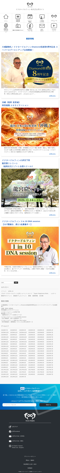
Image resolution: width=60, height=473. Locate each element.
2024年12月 (5, 337)
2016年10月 (23, 374)
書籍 (29, 295)
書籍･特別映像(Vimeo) (18, 30)
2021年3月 (31, 353)
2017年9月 (31, 369)
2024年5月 (13, 339)
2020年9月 (31, 355)
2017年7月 (50, 369)
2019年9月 (31, 360)
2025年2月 (41, 334)
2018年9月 (31, 365)
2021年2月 (41, 353)
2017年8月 (41, 369)
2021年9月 (31, 351)
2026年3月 (31, 330)
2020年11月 (14, 355)
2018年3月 (31, 367)
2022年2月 (41, 348)
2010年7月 (22, 376)
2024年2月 (41, 339)
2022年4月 (22, 348)
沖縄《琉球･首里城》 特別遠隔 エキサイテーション (10, 309)
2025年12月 (5, 332)
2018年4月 (22, 367)
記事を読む (52, 96)
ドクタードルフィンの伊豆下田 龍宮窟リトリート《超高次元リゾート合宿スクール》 (18, 163)
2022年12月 (5, 346)
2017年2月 (41, 372)
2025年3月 (31, 334)
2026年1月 (50, 330)
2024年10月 (23, 337)
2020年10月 (23, 355)
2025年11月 (14, 332)
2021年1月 (50, 353)
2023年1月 (50, 344)
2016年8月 (41, 374)
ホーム (6, 21)
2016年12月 (5, 374)
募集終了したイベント (20, 295)
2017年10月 (23, 369)
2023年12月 (5, 341)
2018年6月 (4, 367)
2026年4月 (22, 330)
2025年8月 (41, 332)
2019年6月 (4, 362)
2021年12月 (5, 351)
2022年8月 (41, 346)
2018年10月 (23, 365)
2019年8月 (41, 360)
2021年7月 (50, 351)
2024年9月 (31, 337)
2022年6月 (4, 348)
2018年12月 (5, 365)
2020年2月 (41, 358)
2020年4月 (22, 358)
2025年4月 (22, 334)
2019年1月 (50, 362)
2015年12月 (5, 376)
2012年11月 (14, 376)
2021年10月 (23, 351)
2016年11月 (14, 374)
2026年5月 (13, 330)
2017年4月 (22, 372)
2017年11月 (14, 369)
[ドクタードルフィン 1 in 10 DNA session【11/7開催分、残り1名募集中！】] (30, 265)
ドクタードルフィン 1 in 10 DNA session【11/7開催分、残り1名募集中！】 (13, 317)
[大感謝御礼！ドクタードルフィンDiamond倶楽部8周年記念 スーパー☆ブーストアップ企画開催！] (30, 87)
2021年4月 (22, 353)
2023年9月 (31, 341)
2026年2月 (41, 330)
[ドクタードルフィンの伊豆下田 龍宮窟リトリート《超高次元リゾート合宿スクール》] (30, 206)
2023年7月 (50, 341)
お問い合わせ (42, 30)
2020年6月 (4, 358)
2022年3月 (31, 348)
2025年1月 (50, 334)
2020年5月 (13, 358)
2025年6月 (4, 334)
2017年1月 (50, 372)
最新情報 (35, 295)
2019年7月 (50, 360)
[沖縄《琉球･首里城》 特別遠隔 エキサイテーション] (30, 145)
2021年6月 (4, 353)
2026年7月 (4, 330)
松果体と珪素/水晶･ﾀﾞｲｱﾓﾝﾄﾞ (6, 29)
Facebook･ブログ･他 (30, 30)
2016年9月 (31, 374)
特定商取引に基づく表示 (30, 464)
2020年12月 (5, 355)
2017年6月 (4, 372)
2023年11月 (14, 341)
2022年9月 (31, 346)
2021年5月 (13, 353)
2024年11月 (14, 337)
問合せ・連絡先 (30, 460)
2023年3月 (31, 344)
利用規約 (30, 468)
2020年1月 (50, 358)
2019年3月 (31, 362)
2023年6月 (4, 344)
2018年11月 (14, 365)
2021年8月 (41, 351)
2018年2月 (41, 367)
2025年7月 (50, 332)
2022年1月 (50, 348)
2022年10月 (23, 346)
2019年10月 (23, 360)
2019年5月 (13, 362)
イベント (4, 291)
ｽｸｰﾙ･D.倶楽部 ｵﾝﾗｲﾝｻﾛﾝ (42, 20)
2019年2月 (41, 362)
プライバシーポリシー (30, 456)
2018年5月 (13, 367)
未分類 (41, 295)
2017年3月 (31, 372)
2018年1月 (50, 367)
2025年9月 (31, 332)
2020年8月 (41, 355)
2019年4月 (22, 362)
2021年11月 (14, 351)
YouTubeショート (54, 30)
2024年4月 (22, 339)
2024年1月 (50, 339)
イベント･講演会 (30, 21)
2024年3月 (31, 339)
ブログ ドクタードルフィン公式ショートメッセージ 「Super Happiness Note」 (25, 293)
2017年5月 (13, 372)
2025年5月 (13, 334)
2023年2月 (41, 344)
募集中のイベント (6, 295)
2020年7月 (50, 355)
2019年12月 (5, 360)
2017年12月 (5, 369)
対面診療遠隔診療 (18, 20)
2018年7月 (50, 365)
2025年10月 (23, 332)
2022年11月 (14, 346)
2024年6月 (4, 339)
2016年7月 (50, 374)
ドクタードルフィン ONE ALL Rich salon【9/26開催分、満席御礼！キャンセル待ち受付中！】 (17, 321)
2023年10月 (23, 341)
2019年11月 (14, 360)
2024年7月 (50, 337)
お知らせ (10, 291)
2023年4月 (22, 344)
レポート (53, 293)
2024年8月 (41, 337)
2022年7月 (50, 346)
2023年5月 (13, 344)
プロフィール (54, 20)
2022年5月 (13, 348)
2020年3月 (31, 358)
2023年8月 (41, 341)
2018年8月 (41, 365)
